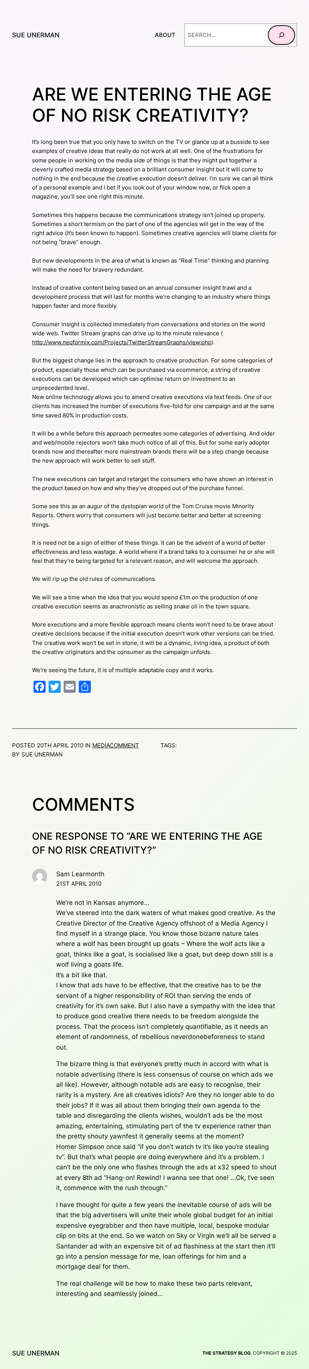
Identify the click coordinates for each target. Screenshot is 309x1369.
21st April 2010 (78, 883)
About (165, 34)
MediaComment (115, 745)
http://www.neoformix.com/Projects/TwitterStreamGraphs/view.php (121, 342)
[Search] (281, 35)
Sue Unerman (36, 35)
